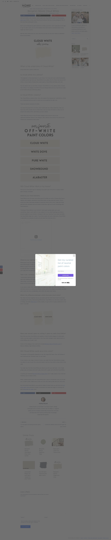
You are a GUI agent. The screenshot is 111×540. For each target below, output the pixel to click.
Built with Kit (65, 283)
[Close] (74, 255)
